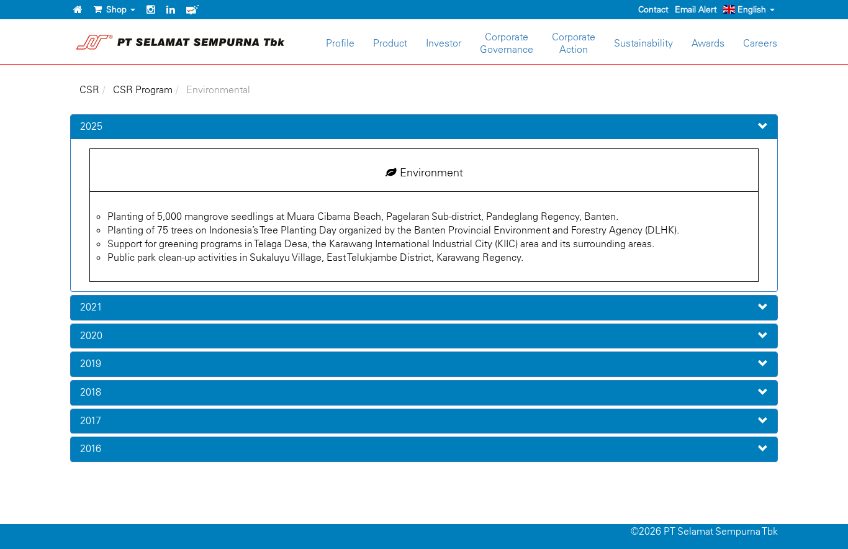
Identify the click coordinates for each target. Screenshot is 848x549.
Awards (708, 43)
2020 (91, 335)
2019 (90, 363)
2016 (90, 448)
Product (390, 43)
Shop (115, 9)
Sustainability (643, 43)
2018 (90, 392)
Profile (340, 43)
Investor (443, 43)
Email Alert (696, 9)
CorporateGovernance (506, 42)
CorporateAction (573, 42)
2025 (91, 126)
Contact (653, 9)
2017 (90, 420)
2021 (91, 307)
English (752, 9)
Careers (760, 43)
